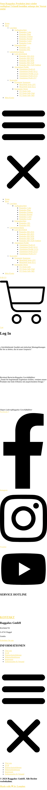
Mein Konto (9, 98)
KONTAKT (7, 617)
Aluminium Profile (21, 67)
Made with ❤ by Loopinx (12, 786)
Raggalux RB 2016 (26, 56)
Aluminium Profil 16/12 (28, 71)
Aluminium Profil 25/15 (28, 76)
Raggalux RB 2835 (26, 58)
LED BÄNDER (20, 54)
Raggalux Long (25, 43)
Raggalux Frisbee (26, 37)
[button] (23, 148)
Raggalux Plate (25, 34)
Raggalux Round (25, 39)
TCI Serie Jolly (25, 91)
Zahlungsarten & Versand (14, 662)
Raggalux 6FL (24, 50)
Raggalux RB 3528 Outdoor (30, 65)
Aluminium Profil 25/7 (28, 78)
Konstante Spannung (22, 82)
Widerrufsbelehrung (12, 657)
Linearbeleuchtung (17, 52)
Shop (7, 26)
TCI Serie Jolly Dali (27, 93)
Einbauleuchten (20, 45)
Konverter (13, 80)
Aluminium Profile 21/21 (28, 74)
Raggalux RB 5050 (26, 61)
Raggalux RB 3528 (26, 63)
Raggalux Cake (25, 32)
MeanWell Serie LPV (27, 85)
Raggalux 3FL (24, 47)
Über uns (8, 651)
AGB (7, 653)
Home (7, 23)
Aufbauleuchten (20, 30)
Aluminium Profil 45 (27, 69)
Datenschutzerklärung (13, 655)
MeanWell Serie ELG (27, 87)
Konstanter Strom (21, 89)
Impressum (9, 659)
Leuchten (13, 28)
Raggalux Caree (25, 41)
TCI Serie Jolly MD (26, 95)
